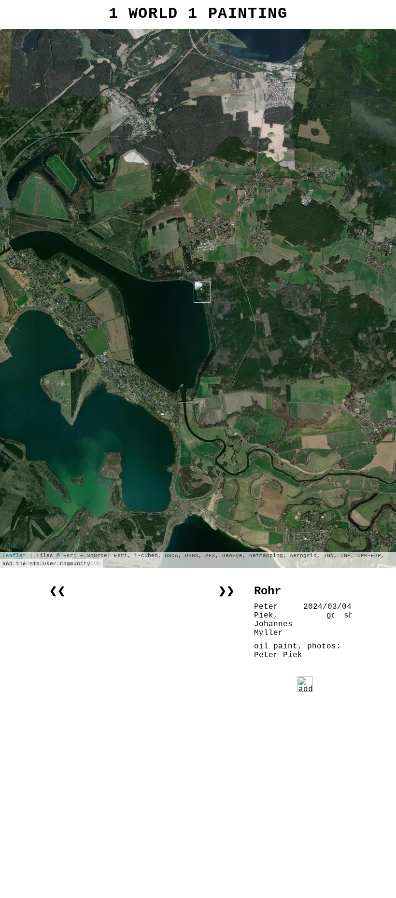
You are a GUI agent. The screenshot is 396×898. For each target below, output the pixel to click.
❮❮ (57, 591)
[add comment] (305, 684)
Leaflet (14, 556)
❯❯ (226, 591)
